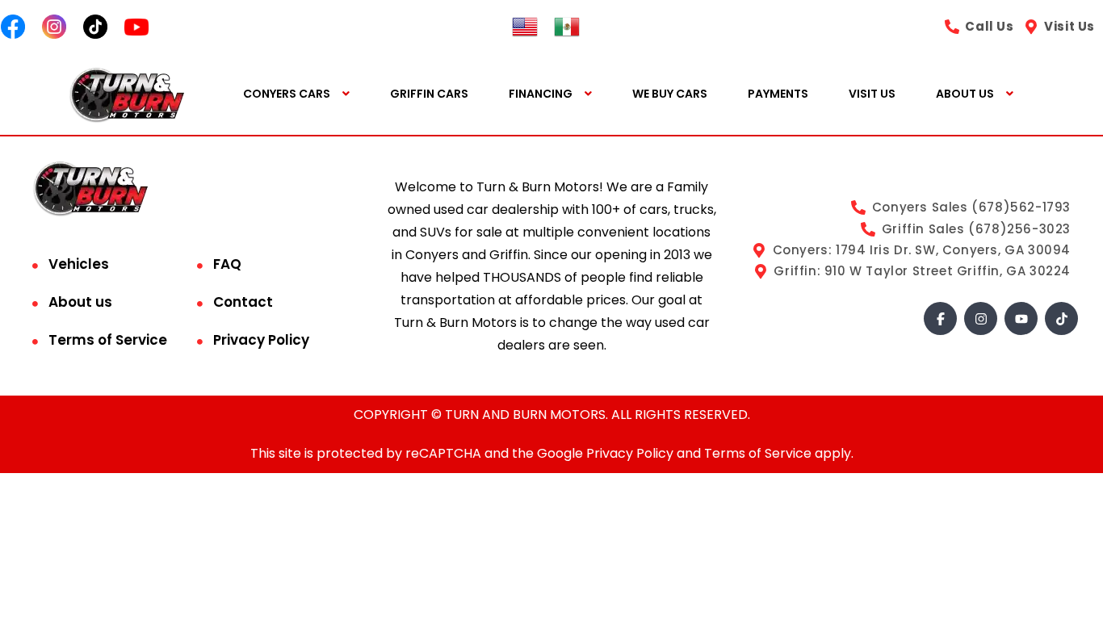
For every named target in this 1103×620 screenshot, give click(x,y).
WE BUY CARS (669, 94)
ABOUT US (965, 94)
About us (80, 302)
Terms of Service (107, 340)
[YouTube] (1021, 318)
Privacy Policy (261, 340)
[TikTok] (1061, 318)
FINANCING (540, 94)
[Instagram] (980, 318)
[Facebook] (940, 318)
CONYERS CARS (286, 94)
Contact (243, 302)
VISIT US (872, 94)
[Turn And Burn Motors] (126, 94)
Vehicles (78, 264)
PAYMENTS (778, 94)
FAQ (227, 264)
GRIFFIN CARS (429, 94)
